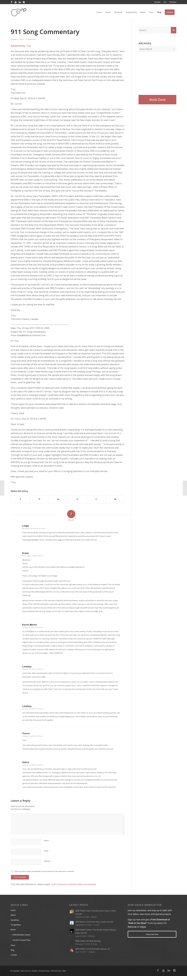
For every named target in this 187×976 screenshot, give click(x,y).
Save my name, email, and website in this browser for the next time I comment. (44, 871)
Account (157, 2)
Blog (12, 950)
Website (47, 861)
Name (46, 841)
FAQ (64, 971)
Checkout (172, 2)
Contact (14, 955)
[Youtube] (16, 2)
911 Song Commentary (45, 31)
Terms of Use (56, 971)
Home (13, 910)
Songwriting (15, 924)
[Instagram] (24, 2)
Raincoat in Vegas (137, 926)
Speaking (14, 920)
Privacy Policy (44, 971)
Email (46, 851)
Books (13, 929)
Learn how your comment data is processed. (73, 884)
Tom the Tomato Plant (21, 940)
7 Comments (30, 39)
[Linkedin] (20, 2)
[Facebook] (11, 2)
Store (13, 945)
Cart (164, 2)
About (13, 915)
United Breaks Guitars (21, 934)
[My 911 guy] (2, 488)
